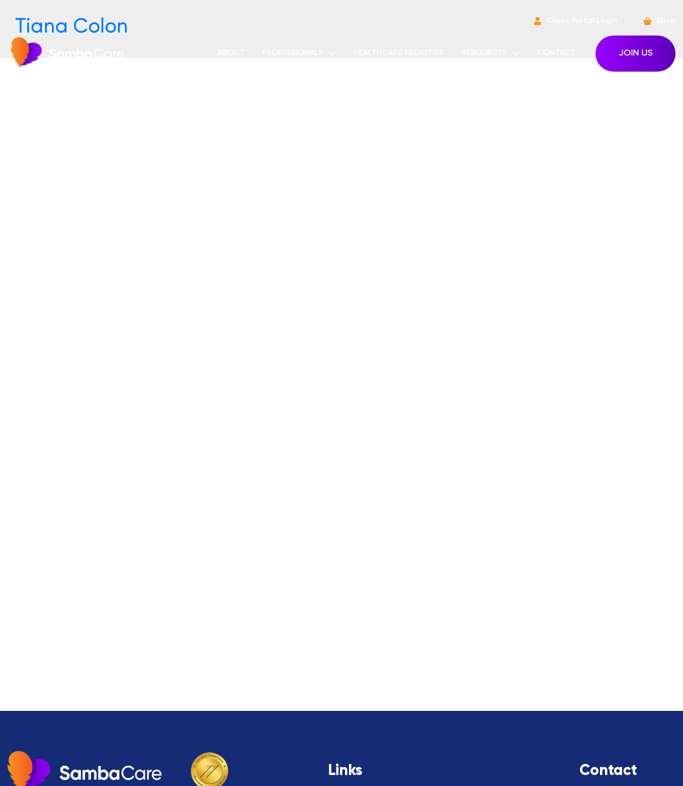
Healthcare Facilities (398, 53)
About (231, 53)
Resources (484, 53)
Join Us (635, 53)
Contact (556, 53)
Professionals (292, 53)
